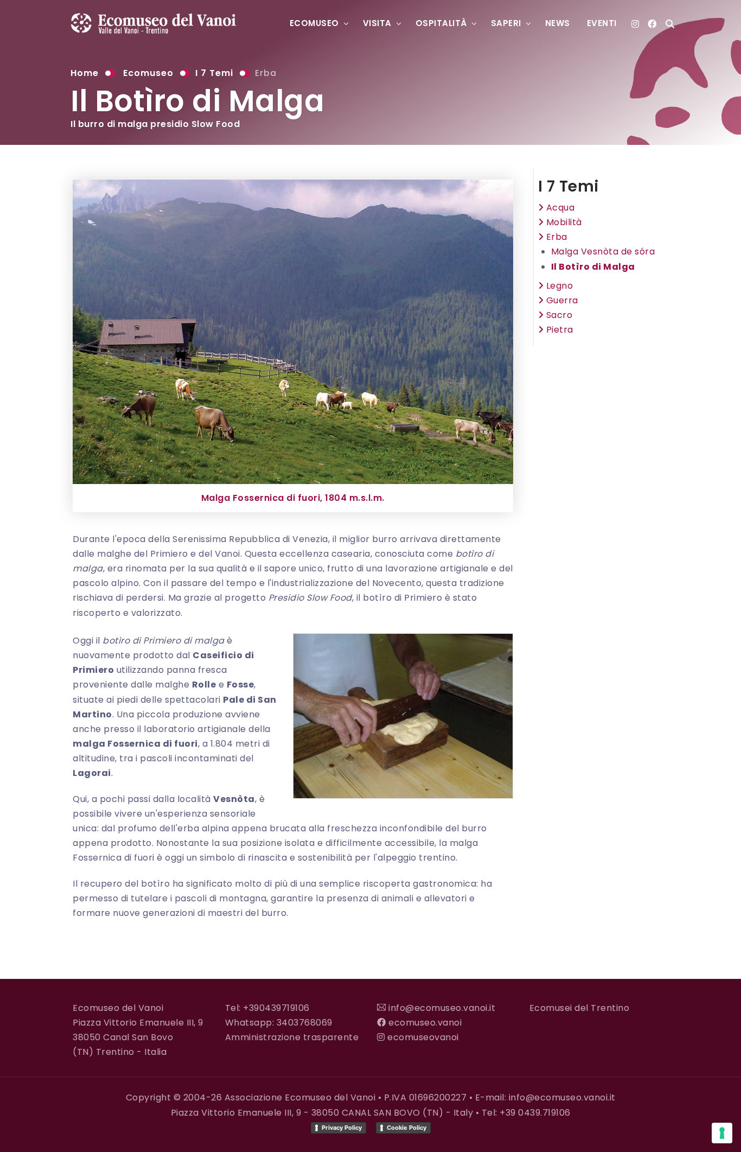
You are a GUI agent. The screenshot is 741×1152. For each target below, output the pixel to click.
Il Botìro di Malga (593, 266)
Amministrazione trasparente (292, 1037)
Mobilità (563, 222)
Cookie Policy (406, 1127)
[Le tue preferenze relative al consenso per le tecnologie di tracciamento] (722, 1133)
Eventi (602, 23)
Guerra (561, 300)
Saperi (506, 23)
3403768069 (305, 1022)
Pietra (558, 329)
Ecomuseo (314, 23)
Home (85, 73)
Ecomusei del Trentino (579, 1008)
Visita (377, 23)
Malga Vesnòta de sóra (603, 251)
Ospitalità (441, 23)
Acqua (559, 207)
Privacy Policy (342, 1127)
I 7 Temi (214, 73)
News (557, 23)
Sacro (558, 315)
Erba (266, 73)
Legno (558, 285)
